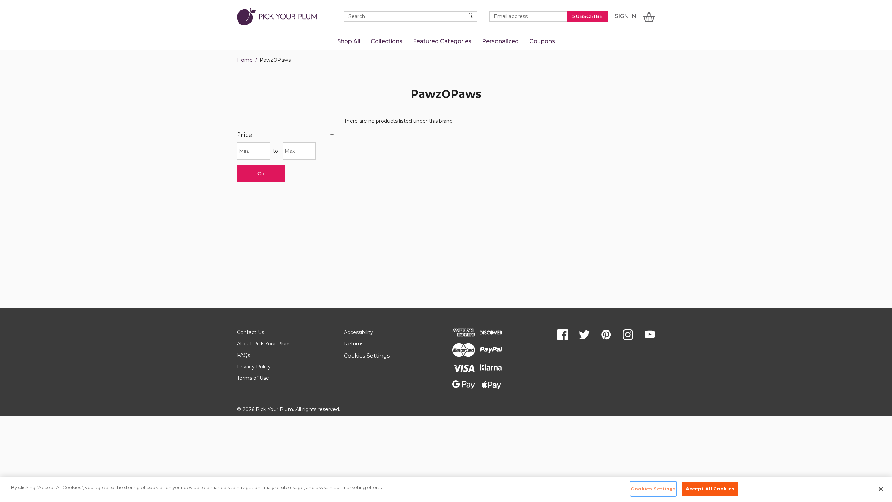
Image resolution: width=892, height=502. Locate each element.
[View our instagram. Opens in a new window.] (628, 334)
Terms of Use (253, 378)
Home (245, 60)
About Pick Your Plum (264, 344)
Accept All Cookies (710, 489)
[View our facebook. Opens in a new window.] (563, 334)
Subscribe (587, 16)
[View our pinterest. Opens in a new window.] (606, 334)
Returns (353, 344)
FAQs (243, 355)
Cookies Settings (367, 355)
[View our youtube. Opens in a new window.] (650, 334)
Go (260, 173)
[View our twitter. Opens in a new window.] (584, 334)
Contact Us (250, 332)
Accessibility (358, 332)
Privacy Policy (254, 367)
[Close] (881, 489)
